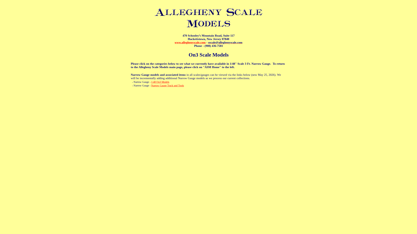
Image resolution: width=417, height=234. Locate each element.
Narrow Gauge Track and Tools (167, 85)
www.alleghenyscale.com (190, 42)
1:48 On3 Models (160, 82)
